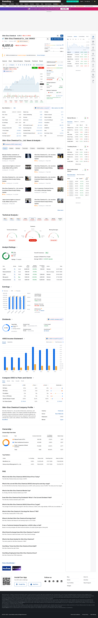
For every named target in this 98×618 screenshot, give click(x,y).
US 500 (68, 40)
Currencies (69, 15)
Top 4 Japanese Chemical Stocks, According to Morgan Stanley (44, 168)
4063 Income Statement (12, 318)
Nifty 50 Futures (70, 38)
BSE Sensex (69, 33)
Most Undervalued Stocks (72, 149)
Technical (35, 40)
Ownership (6, 408)
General (4, 40)
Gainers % (76, 101)
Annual (4, 321)
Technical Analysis (10, 194)
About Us (86, 556)
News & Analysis (18, 40)
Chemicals (60, 390)
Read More (5, 399)
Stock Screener (48, 4)
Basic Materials (59, 393)
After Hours (28, 6)
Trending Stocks (72, 126)
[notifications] (92, 1)
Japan (61, 399)
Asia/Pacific (69, 6)
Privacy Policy (85, 593)
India (17, 6)
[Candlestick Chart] (4, 44)
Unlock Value (59, 24)
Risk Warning (93, 593)
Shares (4, 6)
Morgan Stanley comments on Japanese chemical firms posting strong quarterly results (11, 136)
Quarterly (10, 321)
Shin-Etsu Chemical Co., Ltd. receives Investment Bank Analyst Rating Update (45, 136)
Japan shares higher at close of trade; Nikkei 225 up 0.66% (11, 146)
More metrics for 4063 (57, 87)
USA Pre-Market (22, 6)
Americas (51, 6)
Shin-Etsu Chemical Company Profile (17, 387)
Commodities (82, 15)
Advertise (86, 559)
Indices (75, 15)
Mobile (68, 559)
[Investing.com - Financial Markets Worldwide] (8, 1)
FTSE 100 (69, 43)
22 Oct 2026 (39, 107)
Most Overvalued (80, 153)
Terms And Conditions (75, 593)
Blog (68, 556)
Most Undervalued (71, 153)
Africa (73, 6)
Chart (10, 40)
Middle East (63, 6)
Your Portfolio (70, 562)
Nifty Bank (69, 36)
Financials (27, 40)
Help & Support (87, 562)
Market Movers (71, 97)
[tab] (5, 198)
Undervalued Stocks (89, 6)
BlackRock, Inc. (6, 440)
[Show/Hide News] (34, 44)
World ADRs (40, 6)
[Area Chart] (6, 44)
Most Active (69, 101)
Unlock (24, 380)
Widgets (69, 565)
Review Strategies (41, 34)
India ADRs (46, 6)
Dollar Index (69, 45)
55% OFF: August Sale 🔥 (72, 1)
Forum (41, 40)
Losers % (82, 101)
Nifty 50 (69, 31)
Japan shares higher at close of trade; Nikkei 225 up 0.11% (11, 180)
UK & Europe (56, 6)
